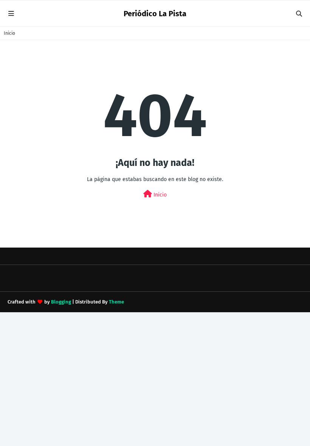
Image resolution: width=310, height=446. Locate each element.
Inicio (9, 33)
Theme (116, 302)
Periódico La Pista (155, 13)
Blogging (61, 302)
